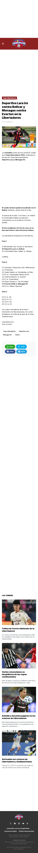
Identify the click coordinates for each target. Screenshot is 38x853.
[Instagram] (19, 823)
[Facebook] (14, 823)
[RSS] (27, 823)
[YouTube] (23, 823)
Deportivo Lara (24, 331)
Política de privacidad (26, 831)
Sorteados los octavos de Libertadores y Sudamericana (17, 760)
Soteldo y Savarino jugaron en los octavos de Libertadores (18, 717)
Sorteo (17, 335)
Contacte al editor (10, 831)
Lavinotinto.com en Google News (18, 828)
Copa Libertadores (9, 98)
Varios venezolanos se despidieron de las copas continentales (14, 674)
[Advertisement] (19, 19)
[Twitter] (10, 823)
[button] (3, 44)
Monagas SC (7, 335)
